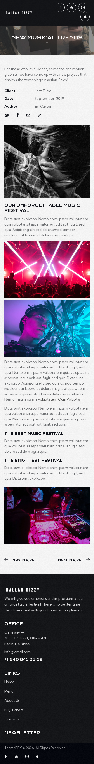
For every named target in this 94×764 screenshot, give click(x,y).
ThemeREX (13, 748)
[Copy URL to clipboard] (39, 115)
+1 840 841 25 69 (23, 659)
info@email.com (17, 652)
